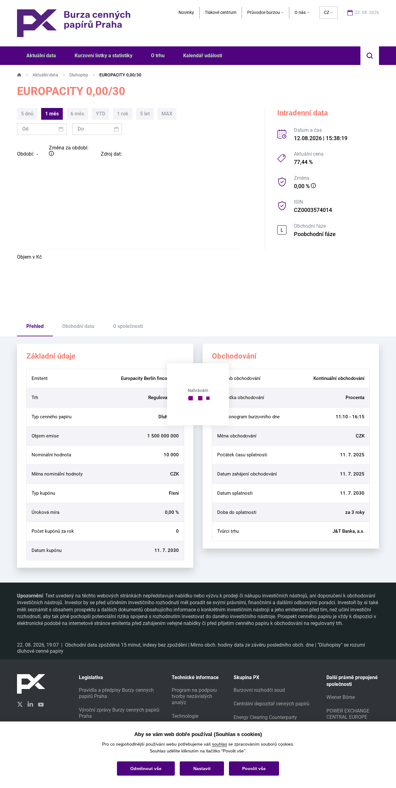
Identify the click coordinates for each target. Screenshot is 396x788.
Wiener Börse (340, 697)
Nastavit (202, 768)
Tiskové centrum (220, 12)
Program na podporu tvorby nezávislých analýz (194, 696)
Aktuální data (45, 74)
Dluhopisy (78, 74)
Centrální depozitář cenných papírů (271, 704)
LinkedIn (30, 704)
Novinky (186, 12)
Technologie (185, 716)
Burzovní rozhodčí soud (259, 690)
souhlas (219, 744)
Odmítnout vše (145, 768)
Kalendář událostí (202, 55)
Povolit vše (254, 768)
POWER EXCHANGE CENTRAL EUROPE (347, 714)
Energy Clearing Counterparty (265, 717)
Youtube (41, 704)
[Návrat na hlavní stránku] (73, 23)
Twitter (20, 704)
